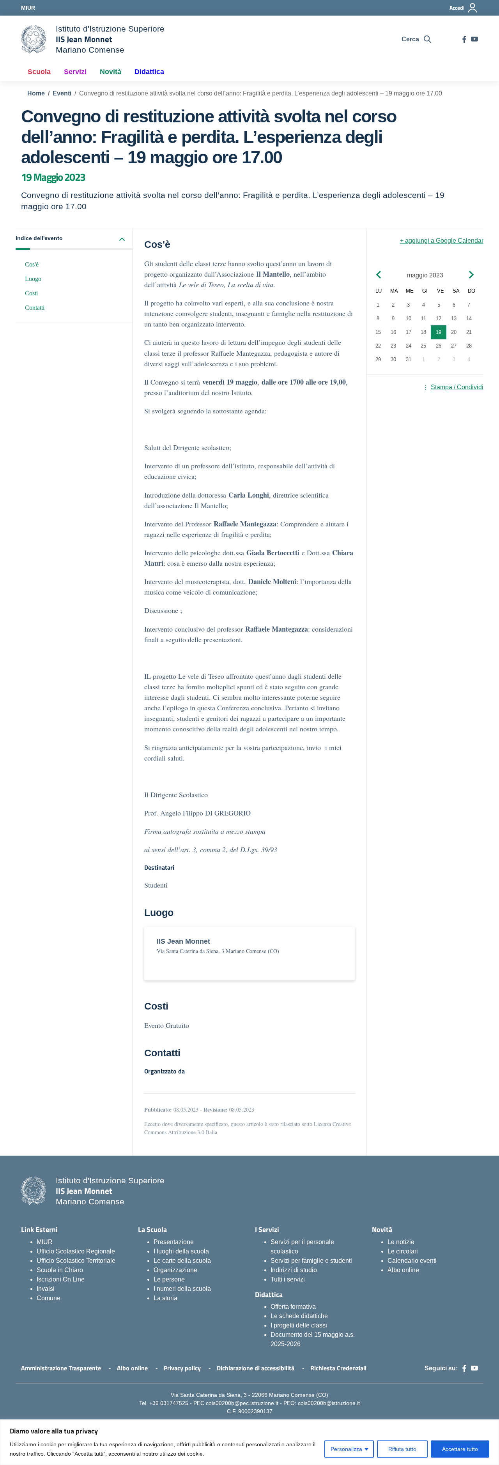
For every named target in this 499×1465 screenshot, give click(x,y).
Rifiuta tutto (402, 1449)
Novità (110, 72)
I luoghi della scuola (181, 1251)
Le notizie (401, 1242)
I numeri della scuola (182, 1288)
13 (454, 319)
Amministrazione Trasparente (61, 1368)
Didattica (149, 72)
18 (423, 332)
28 (469, 346)
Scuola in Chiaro (60, 1270)
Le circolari (403, 1251)
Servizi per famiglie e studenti (311, 1260)
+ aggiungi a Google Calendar (441, 240)
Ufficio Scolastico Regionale (76, 1251)
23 (393, 346)
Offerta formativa (293, 1306)
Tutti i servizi (288, 1279)
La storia (165, 1298)
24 (408, 346)
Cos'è (32, 264)
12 (438, 319)
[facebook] (464, 39)
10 (408, 319)
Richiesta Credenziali (338, 1368)
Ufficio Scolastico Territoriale (76, 1260)
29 (378, 360)
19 (438, 332)
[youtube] (474, 39)
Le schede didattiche (299, 1316)
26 (438, 346)
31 (408, 360)
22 (378, 346)
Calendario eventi (412, 1260)
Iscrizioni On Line (61, 1279)
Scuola (39, 72)
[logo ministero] (33, 39)
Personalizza (346, 1449)
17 (408, 332)
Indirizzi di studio (294, 1270)
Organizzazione (175, 1270)
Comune (48, 1298)
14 (469, 319)
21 (469, 332)
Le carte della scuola (182, 1260)
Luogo (33, 278)
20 (454, 332)
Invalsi (46, 1288)
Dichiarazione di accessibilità (255, 1368)
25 (423, 346)
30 (393, 360)
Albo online (403, 1270)
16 (393, 332)
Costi (31, 293)
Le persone (169, 1279)
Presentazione (174, 1242)
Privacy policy (182, 1368)
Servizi (75, 72)
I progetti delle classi (299, 1325)
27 (454, 346)
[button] (74, 239)
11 (423, 319)
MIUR (45, 1242)
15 (378, 332)
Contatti (34, 307)
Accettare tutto (460, 1449)
